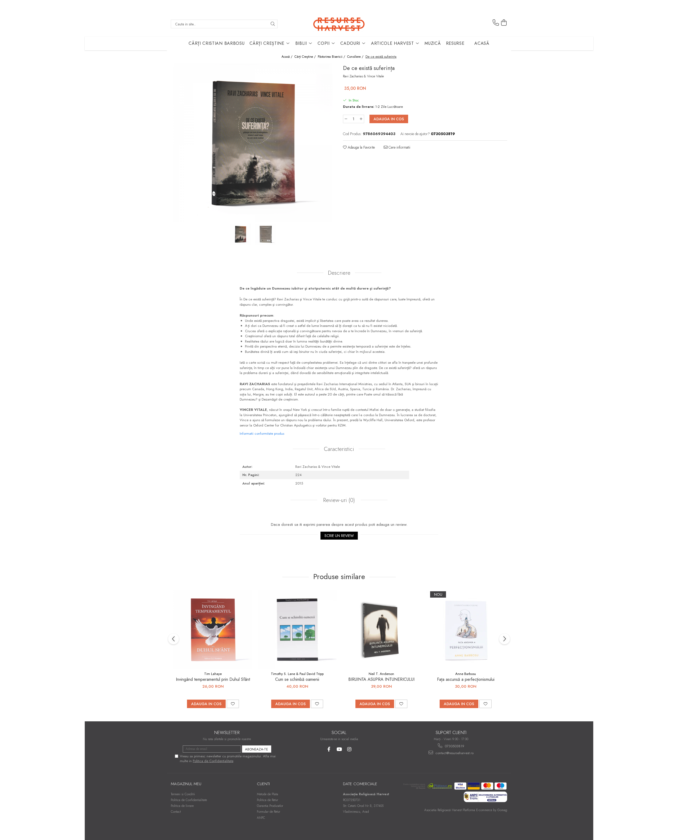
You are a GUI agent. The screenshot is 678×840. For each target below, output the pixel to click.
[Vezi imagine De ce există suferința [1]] (265, 234)
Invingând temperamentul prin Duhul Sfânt (213, 679)
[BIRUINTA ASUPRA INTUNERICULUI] (381, 629)
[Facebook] (328, 749)
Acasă (481, 43)
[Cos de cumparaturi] (504, 22)
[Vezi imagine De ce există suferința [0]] (240, 234)
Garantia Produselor (270, 805)
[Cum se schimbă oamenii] (297, 629)
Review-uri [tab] (338, 500)
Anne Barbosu (465, 673)
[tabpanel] (253, 142)
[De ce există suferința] (253, 142)
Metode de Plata (267, 794)
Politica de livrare (182, 805)
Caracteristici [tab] (339, 449)
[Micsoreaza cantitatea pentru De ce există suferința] (346, 119)
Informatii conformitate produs (262, 433)
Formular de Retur (268, 811)
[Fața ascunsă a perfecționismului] (465, 629)
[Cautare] (273, 24)
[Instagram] (349, 749)
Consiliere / (355, 57)
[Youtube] (339, 749)
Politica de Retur (267, 800)
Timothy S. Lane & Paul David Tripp (297, 673)
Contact (176, 811)
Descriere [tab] (339, 273)
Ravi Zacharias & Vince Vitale (363, 76)
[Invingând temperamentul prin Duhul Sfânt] (212, 629)
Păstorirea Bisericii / (332, 57)
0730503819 (454, 746)
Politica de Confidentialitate (213, 760)
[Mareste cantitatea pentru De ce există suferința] (361, 119)
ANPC (261, 817)
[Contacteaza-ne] (496, 22)
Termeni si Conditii (183, 794)
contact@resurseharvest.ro (454, 752)
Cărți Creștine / (306, 57)
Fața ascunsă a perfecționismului (465, 679)
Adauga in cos (389, 119)
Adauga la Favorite (361, 147)
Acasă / (287, 57)
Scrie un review (339, 535)
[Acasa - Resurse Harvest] (339, 24)
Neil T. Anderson (381, 673)
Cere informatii (398, 147)
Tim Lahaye (213, 673)
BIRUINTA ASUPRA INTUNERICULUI (381, 679)
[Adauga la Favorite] (233, 704)
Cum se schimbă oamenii (297, 679)
